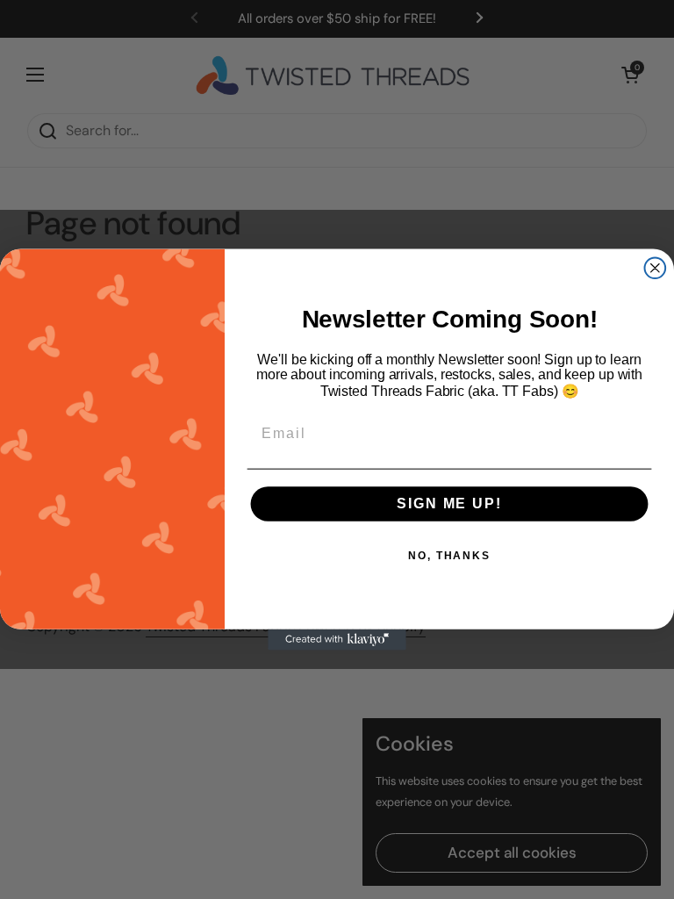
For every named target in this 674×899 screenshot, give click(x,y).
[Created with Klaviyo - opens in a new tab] (337, 640)
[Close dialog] (655, 267)
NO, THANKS (449, 556)
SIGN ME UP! (449, 503)
